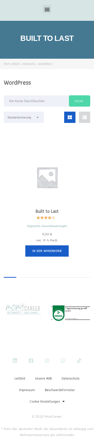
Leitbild (20, 378)
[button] (47, 9)
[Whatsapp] (63, 360)
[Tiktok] (79, 360)
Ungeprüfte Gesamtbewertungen (47, 226)
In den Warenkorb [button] (47, 250)
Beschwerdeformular (60, 390)
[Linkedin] (15, 360)
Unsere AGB (43, 378)
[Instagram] (47, 360)
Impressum (27, 390)
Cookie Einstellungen (45, 401)
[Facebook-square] (31, 360)
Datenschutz (70, 378)
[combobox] (24, 117)
